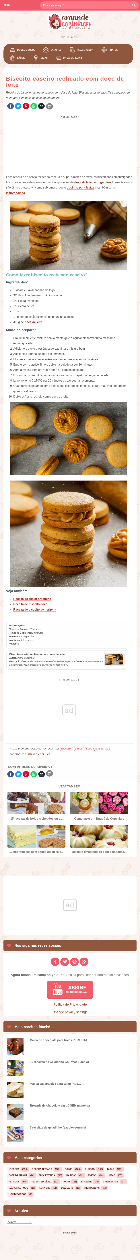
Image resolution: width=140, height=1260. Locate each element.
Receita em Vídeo (41, 1181)
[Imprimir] (49, 106)
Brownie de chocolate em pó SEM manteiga (60, 1105)
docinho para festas (80, 187)
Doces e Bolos (26, 50)
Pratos (113, 50)
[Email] (41, 106)
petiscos (14, 1181)
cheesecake (110, 1181)
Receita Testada (42, 1169)
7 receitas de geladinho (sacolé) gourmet (58, 1127)
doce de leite (83, 182)
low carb (67, 1188)
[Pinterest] (26, 106)
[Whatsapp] (33, 106)
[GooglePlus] (84, 962)
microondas (92, 1188)
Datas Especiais (73, 58)
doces (79, 749)
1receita (66, 749)
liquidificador (17, 1194)
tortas (92, 1175)
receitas (103, 749)
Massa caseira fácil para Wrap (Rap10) (56, 1083)
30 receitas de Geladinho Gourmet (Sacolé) (59, 1061)
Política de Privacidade (70, 1004)
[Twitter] (18, 106)
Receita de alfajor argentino (32, 598)
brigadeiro (104, 182)
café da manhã (18, 1175)
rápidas (71, 1175)
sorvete (44, 1188)
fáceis (90, 749)
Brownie (86, 1181)
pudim (66, 1181)
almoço (90, 1169)
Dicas (44, 58)
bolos (68, 1169)
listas (111, 1175)
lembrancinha (15, 193)
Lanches (56, 50)
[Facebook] (10, 106)
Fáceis (21, 58)
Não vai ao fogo (18, 1188)
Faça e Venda (85, 50)
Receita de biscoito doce (30, 604)
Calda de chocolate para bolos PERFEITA (58, 1040)
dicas (110, 1169)
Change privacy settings (70, 1012)
